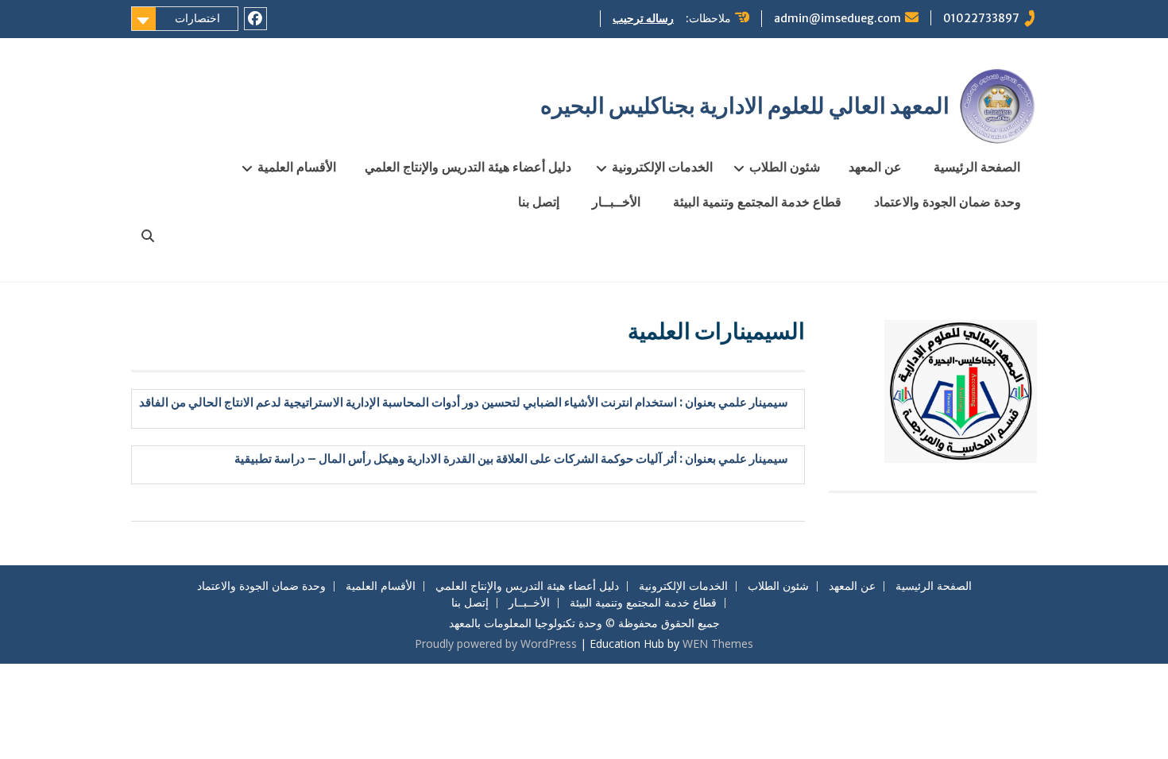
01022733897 (981, 18)
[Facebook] (255, 18)
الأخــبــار (616, 201)
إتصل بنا (538, 201)
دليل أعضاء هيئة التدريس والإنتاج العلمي (468, 166)
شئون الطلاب (784, 166)
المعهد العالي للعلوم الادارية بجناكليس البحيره (744, 105)
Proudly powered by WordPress (496, 643)
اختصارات (197, 18)
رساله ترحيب (643, 18)
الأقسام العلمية (296, 166)
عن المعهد (875, 166)
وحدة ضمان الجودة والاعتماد (947, 201)
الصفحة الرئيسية (977, 166)
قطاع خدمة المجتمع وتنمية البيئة (757, 201)
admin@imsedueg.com (837, 18)
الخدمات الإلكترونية (662, 166)
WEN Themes (718, 643)
